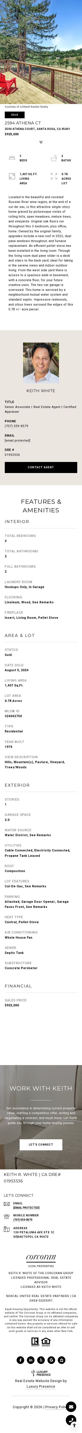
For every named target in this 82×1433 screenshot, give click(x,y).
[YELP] (41, 1360)
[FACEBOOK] (20, 1360)
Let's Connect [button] (41, 1145)
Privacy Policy (57, 1407)
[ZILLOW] (61, 1360)
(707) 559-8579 (16, 426)
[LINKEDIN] (31, 1360)
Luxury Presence (41, 1386)
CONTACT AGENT (41, 467)
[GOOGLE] (51, 1360)
